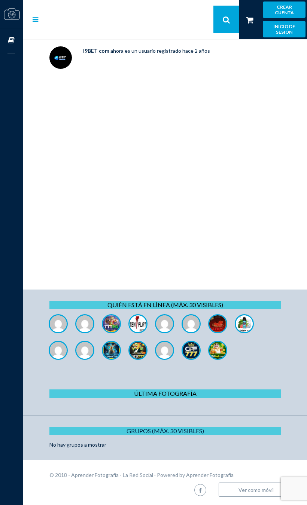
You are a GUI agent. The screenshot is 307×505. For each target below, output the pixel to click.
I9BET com (96, 51)
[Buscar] (226, 19)
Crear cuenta (284, 9)
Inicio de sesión (284, 29)
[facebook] (200, 490)
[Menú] (35, 19)
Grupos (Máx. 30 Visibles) (165, 430)
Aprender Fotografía (210, 475)
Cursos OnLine (11, 40)
